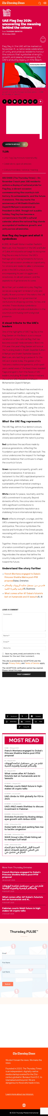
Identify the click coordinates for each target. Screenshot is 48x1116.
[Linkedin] (25, 101)
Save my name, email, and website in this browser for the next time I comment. (21, 654)
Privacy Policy (15, 663)
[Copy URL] (35, 101)
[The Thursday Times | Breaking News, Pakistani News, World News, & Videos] (14, 3)
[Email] (30, 101)
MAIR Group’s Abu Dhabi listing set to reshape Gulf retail (23, 838)
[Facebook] (4, 101)
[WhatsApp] (20, 101)
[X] (9, 101)
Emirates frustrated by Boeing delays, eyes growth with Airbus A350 (24, 818)
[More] (40, 101)
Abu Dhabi (8, 834)
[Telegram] (15, 101)
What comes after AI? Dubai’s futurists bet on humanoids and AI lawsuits (22, 776)
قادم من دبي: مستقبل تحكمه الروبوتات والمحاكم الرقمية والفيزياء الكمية (24, 764)
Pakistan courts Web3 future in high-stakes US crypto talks (24, 787)
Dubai (6, 748)
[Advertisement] (23, 120)
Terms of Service (32, 663)
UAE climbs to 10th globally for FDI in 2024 (24, 797)
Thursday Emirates (14, 31)
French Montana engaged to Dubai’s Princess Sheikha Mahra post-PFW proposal (22, 577)
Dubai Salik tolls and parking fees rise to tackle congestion (24, 828)
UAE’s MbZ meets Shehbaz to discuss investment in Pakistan (24, 807)
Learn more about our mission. (20, 1094)
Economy (8, 783)
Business (7, 814)
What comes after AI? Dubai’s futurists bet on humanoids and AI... (22, 898)
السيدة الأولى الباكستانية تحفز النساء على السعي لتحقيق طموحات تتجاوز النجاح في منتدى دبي (22, 849)
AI (5, 760)
